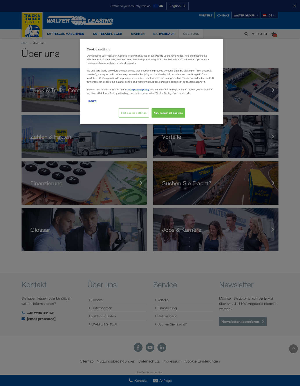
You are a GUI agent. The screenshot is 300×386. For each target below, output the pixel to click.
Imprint (92, 100)
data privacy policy (138, 89)
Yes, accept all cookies (168, 112)
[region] (151, 81)
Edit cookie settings (133, 112)
